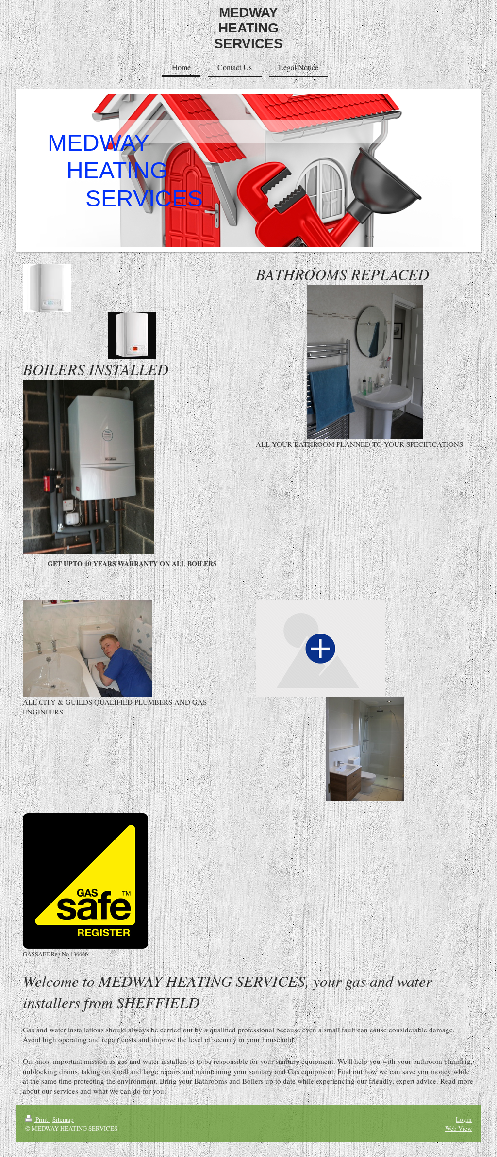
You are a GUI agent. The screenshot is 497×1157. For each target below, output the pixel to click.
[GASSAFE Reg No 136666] (85, 881)
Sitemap (63, 1119)
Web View (458, 1128)
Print (42, 1119)
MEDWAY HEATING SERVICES (248, 28)
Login (464, 1119)
